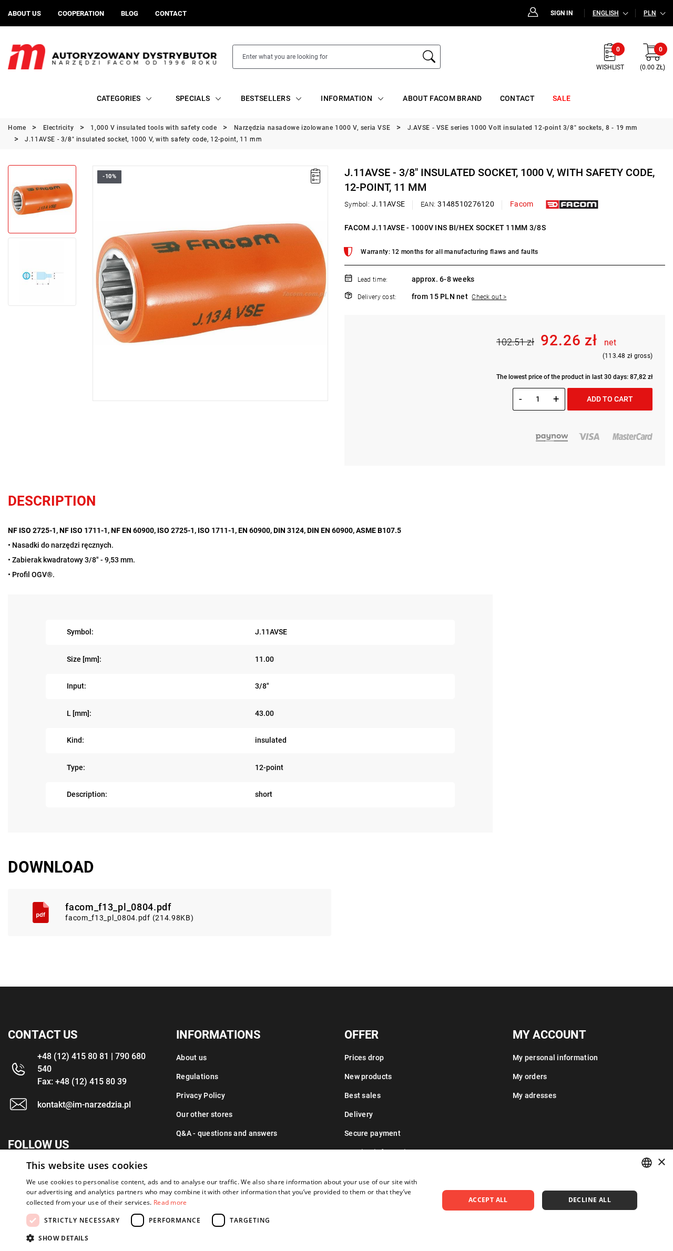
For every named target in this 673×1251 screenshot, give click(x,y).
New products (368, 1076)
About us (191, 1057)
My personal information (555, 1057)
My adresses (534, 1095)
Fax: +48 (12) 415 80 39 (82, 1081)
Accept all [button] (488, 1199)
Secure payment (372, 1133)
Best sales (362, 1095)
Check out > (489, 297)
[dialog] (336, 1200)
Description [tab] (52, 501)
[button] (100, 283)
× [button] (661, 1162)
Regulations (197, 1076)
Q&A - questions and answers (227, 1133)
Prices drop (364, 1057)
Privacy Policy (200, 1095)
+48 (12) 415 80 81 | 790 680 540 (91, 1062)
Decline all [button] (589, 1199)
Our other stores (204, 1114)
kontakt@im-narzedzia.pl (84, 1105)
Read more (170, 1202)
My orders (530, 1076)
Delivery (358, 1114)
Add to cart (610, 399)
